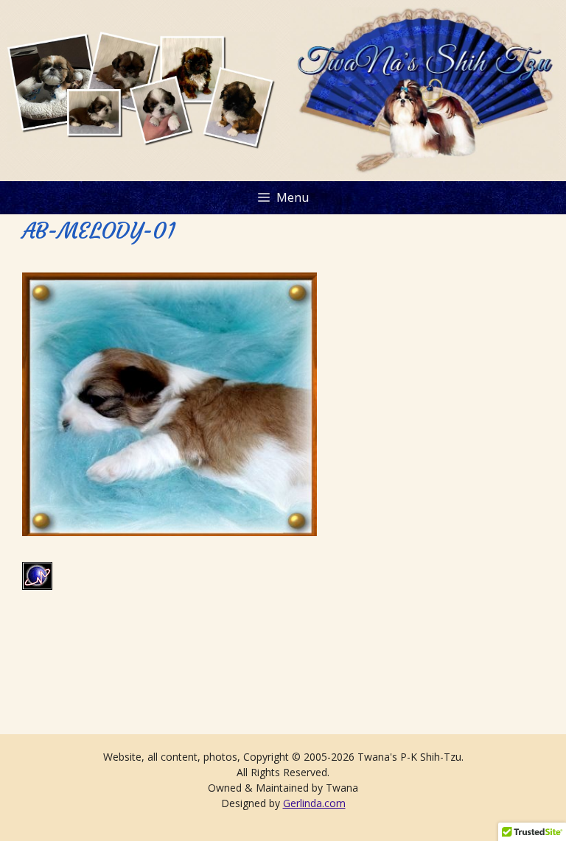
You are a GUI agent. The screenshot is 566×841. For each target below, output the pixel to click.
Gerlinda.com (314, 803)
